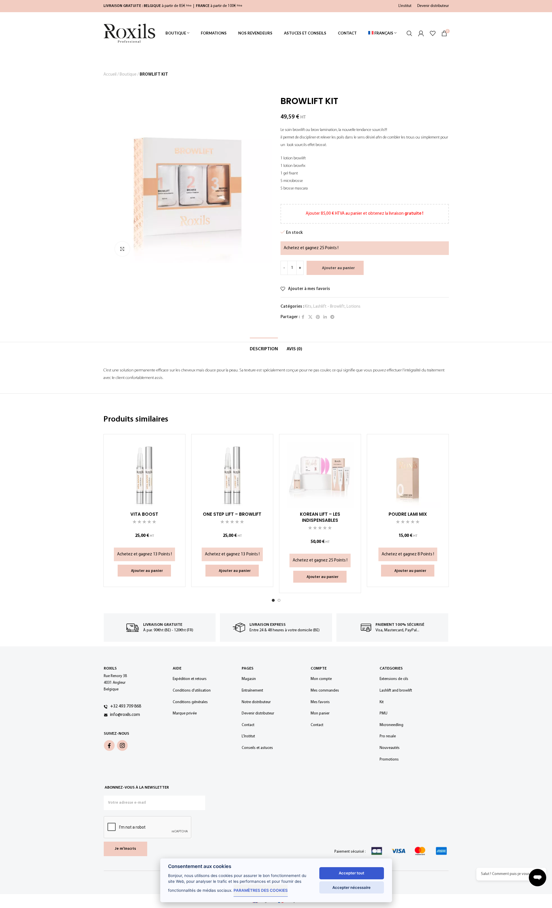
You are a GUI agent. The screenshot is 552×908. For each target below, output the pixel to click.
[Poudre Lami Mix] (407, 475)
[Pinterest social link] (318, 317)
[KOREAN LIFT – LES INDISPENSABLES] (320, 475)
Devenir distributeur (433, 6)
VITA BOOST (144, 514)
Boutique (128, 74)
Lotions (353, 307)
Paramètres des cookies (261, 890)
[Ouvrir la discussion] (537, 877)
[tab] (264, 348)
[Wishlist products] (432, 33)
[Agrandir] (122, 249)
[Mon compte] (421, 33)
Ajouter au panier (338, 268)
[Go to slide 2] (279, 600)
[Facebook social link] (303, 317)
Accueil (109, 74)
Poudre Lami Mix (408, 514)
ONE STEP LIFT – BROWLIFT (232, 514)
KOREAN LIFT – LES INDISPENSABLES (320, 517)
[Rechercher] (409, 33)
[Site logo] (129, 33)
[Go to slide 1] (273, 600)
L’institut (404, 6)
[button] (144, 571)
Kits (308, 307)
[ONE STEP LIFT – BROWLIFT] (232, 475)
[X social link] (310, 317)
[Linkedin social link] (325, 317)
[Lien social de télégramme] (332, 317)
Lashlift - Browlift (329, 307)
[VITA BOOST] (144, 475)
